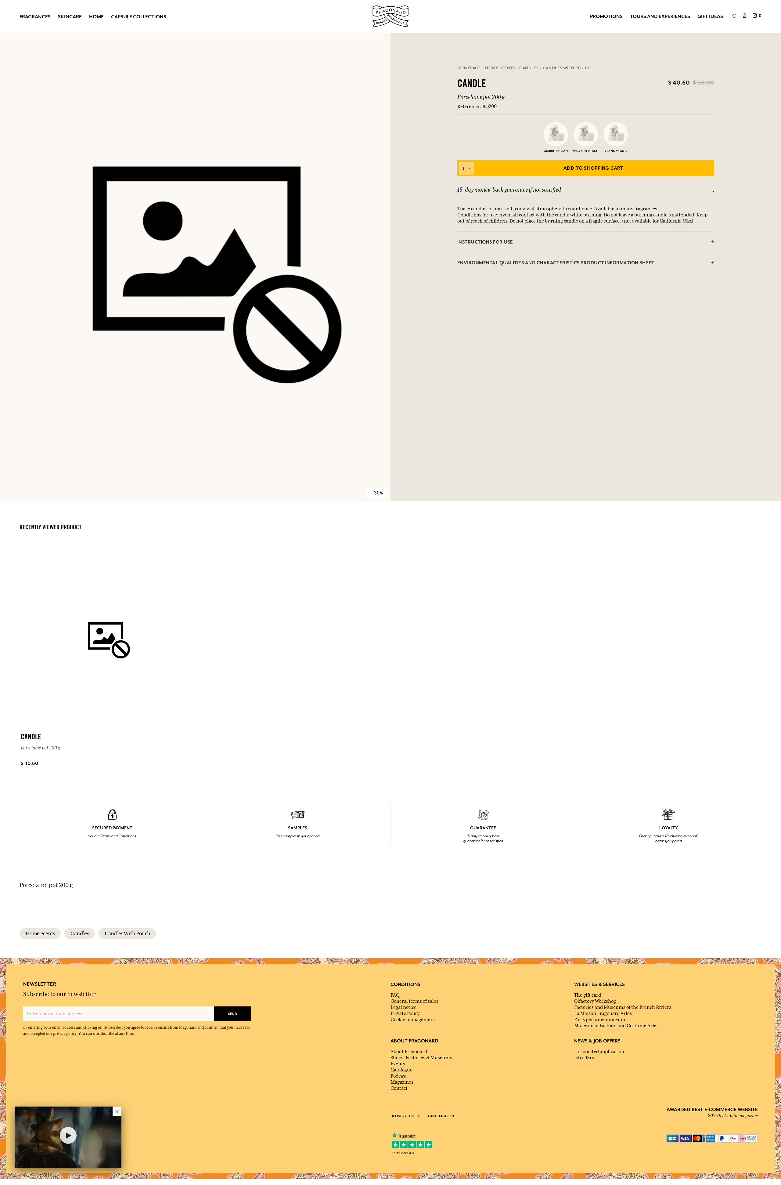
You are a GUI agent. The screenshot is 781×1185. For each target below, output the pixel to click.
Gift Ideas (710, 16)
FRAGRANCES (35, 16)
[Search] (734, 16)
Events (397, 1064)
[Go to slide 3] (713, 191)
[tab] (585, 242)
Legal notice (403, 1007)
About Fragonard (408, 1051)
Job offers (584, 1057)
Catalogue (401, 1070)
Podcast (398, 1076)
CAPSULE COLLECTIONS (138, 16)
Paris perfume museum (599, 1019)
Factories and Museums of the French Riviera (622, 1007)
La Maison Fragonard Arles (603, 1013)
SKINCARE (70, 16)
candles (79, 933)
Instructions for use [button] (485, 242)
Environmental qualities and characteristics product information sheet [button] (555, 262)
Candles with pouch (127, 933)
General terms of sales (414, 1001)
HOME (96, 16)
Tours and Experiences (660, 16)
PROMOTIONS (606, 16)
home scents (40, 933)
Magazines (401, 1082)
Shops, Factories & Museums (421, 1057)
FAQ (394, 995)
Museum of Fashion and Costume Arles (616, 1025)
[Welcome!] (390, 16)
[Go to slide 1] (705, 191)
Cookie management (412, 1019)
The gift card (587, 995)
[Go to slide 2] (709, 191)
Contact (399, 1088)
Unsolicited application (599, 1051)
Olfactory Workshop (595, 1001)
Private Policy (405, 1013)
